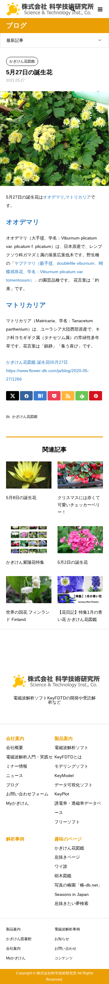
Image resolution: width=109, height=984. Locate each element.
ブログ (12, 784)
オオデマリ (53, 197)
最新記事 (14, 40)
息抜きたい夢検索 (71, 903)
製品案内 (13, 929)
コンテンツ (63, 958)
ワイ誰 (60, 866)
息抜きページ (67, 857)
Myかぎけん (17, 803)
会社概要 (14, 747)
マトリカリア (78, 197)
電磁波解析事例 (67, 929)
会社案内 (13, 948)
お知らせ (61, 939)
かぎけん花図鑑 (22, 61)
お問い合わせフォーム (27, 793)
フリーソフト (67, 821)
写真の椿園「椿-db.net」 (78, 885)
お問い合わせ (65, 948)
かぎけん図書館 (18, 939)
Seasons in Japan (71, 894)
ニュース (14, 775)
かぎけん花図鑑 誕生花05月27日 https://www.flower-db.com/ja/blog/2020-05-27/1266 (47, 370)
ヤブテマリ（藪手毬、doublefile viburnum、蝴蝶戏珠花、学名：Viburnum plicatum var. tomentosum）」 (54, 271)
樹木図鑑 (62, 875)
